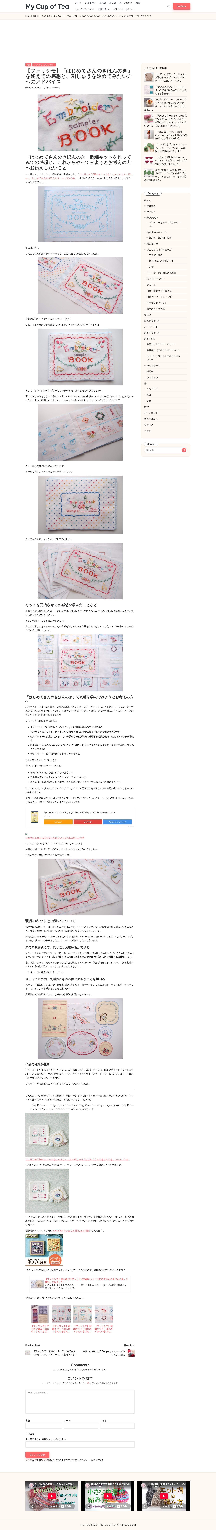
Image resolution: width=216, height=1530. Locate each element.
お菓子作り (150, 338)
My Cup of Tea (47, 6)
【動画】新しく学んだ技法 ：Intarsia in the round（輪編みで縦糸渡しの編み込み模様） (171, 135)
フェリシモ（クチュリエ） (44, 65)
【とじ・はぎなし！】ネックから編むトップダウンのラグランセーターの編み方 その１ (171, 77)
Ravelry (155, 279)
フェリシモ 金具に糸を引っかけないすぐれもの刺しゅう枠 (55, 837)
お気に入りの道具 (156, 309)
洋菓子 (150, 371)
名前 (28, 1420)
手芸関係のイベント (157, 303)
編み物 (147, 200)
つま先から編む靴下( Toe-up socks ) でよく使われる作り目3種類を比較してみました (171, 160)
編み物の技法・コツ (157, 232)
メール (67, 1420)
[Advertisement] (108, 38)
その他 (147, 430)
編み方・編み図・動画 (160, 237)
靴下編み (151, 211)
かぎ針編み (152, 217)
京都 (149, 394)
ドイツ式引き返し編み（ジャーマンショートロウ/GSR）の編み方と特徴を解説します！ (171, 148)
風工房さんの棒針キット (161, 261)
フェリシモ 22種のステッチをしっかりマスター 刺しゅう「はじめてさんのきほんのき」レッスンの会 (77, 1159)
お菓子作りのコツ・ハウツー (161, 344)
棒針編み (151, 205)
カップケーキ (153, 365)
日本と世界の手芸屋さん (159, 291)
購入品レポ (152, 243)
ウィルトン (152, 377)
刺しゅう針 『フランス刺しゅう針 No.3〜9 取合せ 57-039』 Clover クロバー (80, 812)
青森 (149, 400)
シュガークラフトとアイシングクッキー (163, 358)
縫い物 (147, 315)
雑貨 (146, 406)
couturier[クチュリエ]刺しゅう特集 (70, 1230)
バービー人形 (151, 326)
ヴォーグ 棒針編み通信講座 (161, 273)
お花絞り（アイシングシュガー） (163, 350)
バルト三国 (152, 388)
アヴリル (151, 285)
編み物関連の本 (152, 320)
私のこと (148, 424)
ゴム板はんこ (151, 418)
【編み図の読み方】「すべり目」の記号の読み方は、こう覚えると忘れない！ (170, 90)
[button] (181, 6)
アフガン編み (156, 255)
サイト (103, 1420)
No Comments (53, 88)
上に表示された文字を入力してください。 (47, 1439)
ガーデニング (151, 412)
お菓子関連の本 (152, 332)
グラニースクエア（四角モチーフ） (165, 225)
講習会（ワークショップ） (160, 297)
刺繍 (28, 65)
